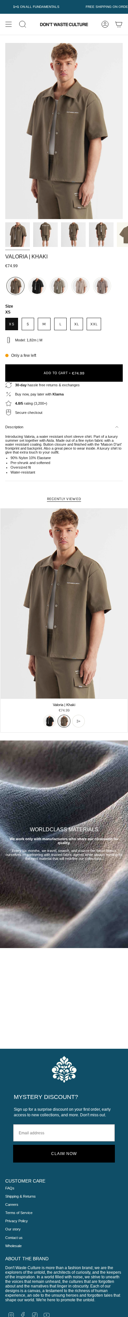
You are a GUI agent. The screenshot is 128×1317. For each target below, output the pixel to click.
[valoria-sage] (59, 285)
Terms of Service (18, 1213)
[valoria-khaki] (15, 285)
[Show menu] (8, 24)
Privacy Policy (16, 1221)
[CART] (119, 24)
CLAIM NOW (64, 1153)
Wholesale (13, 1246)
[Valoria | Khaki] (64, 604)
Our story (13, 1229)
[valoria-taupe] (80, 285)
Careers (11, 1204)
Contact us (14, 1238)
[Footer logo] (64, 1069)
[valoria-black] (37, 285)
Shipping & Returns (20, 1196)
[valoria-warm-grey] (102, 285)
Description (14, 427)
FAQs (9, 1188)
